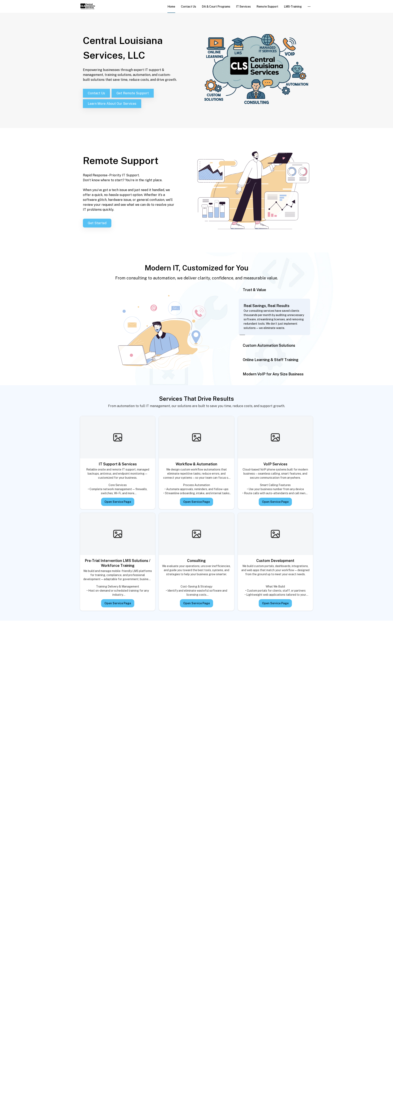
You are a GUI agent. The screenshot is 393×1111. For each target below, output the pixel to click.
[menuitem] (171, 6)
